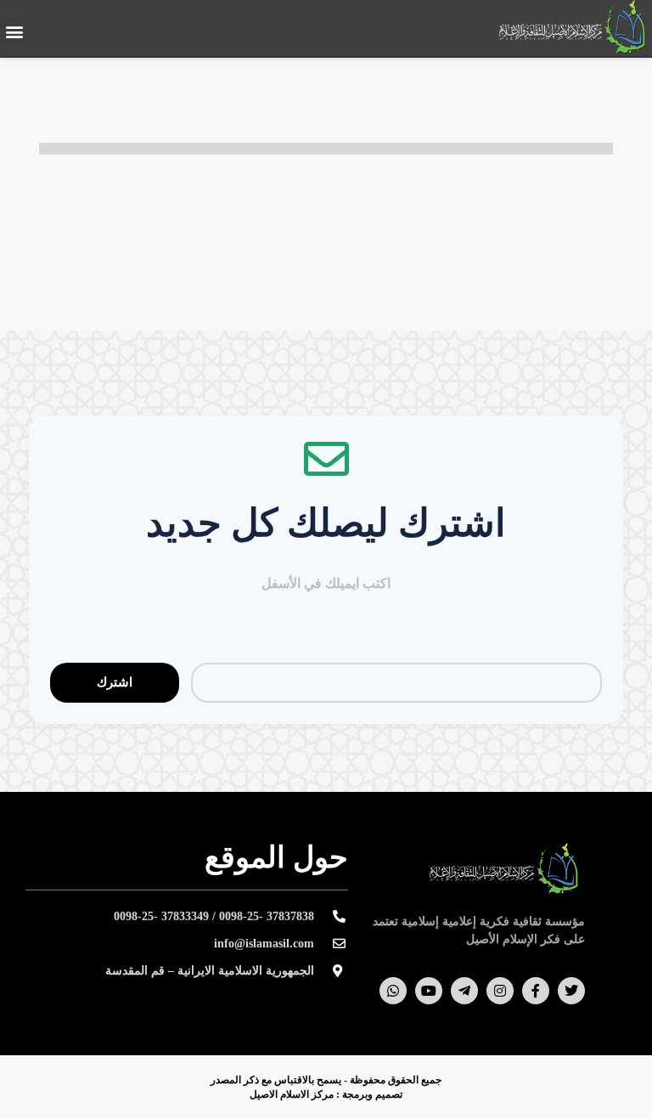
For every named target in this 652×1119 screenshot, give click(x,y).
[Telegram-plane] (464, 990)
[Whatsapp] (393, 990)
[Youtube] (428, 990)
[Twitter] (571, 990)
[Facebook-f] (535, 990)
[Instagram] (500, 990)
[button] (14, 31)
